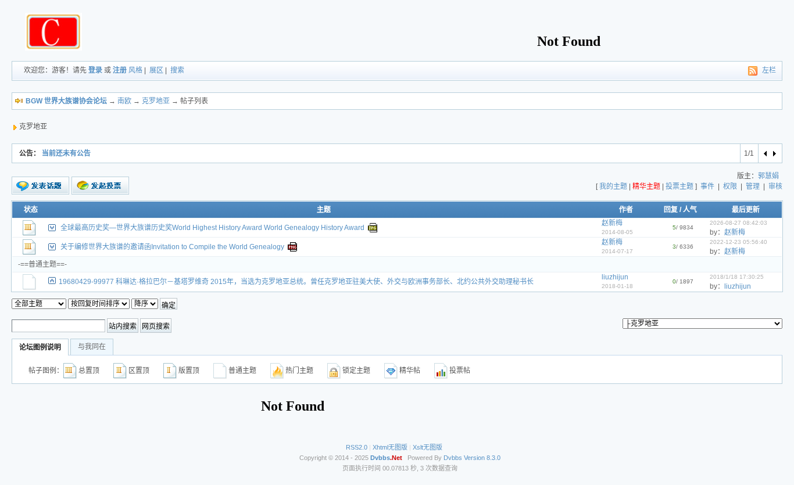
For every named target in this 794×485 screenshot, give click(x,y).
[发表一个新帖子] (40, 186)
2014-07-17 (617, 251)
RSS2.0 (356, 447)
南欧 (124, 101)
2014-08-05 (617, 232)
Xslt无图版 (427, 447)
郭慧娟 (768, 176)
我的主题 (613, 186)
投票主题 (679, 186)
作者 (626, 210)
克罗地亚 (156, 101)
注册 (120, 70)
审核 (775, 186)
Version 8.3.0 (482, 457)
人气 (690, 210)
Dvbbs (453, 457)
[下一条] (774, 153)
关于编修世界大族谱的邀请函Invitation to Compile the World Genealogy (172, 247)
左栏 (769, 70)
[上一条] (766, 153)
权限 (730, 186)
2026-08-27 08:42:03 (738, 223)
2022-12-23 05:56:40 (738, 242)
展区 (156, 70)
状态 (31, 210)
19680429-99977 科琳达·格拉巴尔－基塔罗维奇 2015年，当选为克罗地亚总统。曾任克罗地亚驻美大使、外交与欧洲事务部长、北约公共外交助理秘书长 (296, 282)
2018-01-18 (617, 286)
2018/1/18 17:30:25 (737, 277)
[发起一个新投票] (100, 186)
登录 (95, 70)
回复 (671, 210)
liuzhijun (615, 277)
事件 (707, 186)
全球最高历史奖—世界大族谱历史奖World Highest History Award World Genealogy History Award (212, 228)
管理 (753, 186)
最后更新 (746, 210)
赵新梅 (612, 223)
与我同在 (92, 347)
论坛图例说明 (40, 347)
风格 (135, 70)
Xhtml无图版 (390, 447)
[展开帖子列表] (52, 228)
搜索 (177, 70)
